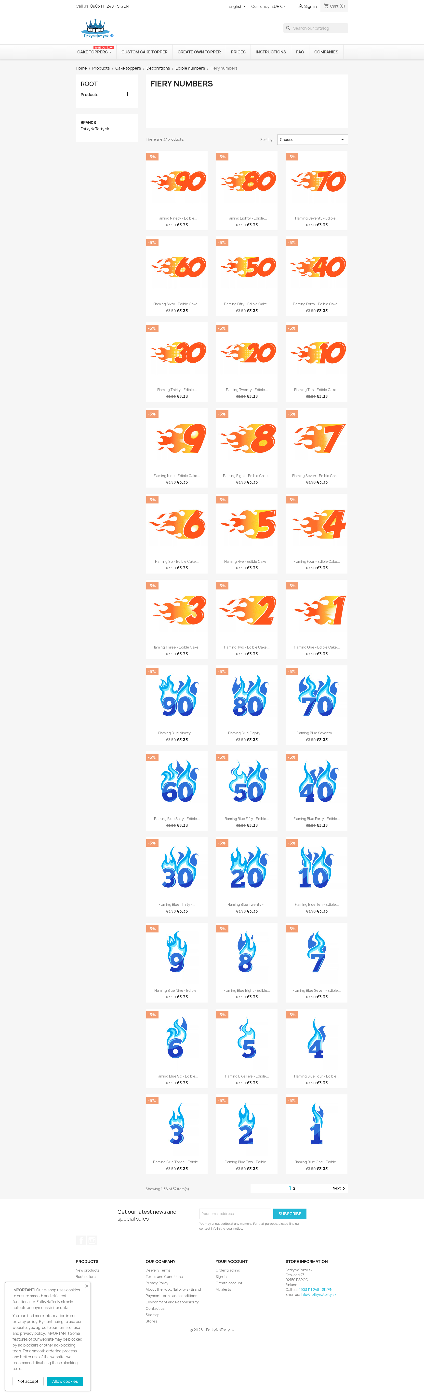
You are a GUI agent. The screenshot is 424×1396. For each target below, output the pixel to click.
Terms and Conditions (164, 1276)
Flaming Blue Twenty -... (246, 904)
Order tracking (228, 1270)
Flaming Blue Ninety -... (177, 733)
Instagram (92, 1240)
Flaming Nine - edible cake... (177, 475)
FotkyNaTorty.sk (95, 129)
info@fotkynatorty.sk (318, 1294)
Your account (232, 1261)
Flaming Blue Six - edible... (177, 1076)
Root (89, 84)
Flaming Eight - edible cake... (247, 475)
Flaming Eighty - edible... (247, 218)
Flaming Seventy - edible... (317, 218)
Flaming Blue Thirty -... (177, 904)
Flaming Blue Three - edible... (177, 1162)
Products (89, 94)
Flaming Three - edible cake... (176, 647)
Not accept (28, 1381)
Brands (88, 122)
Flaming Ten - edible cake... (316, 389)
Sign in (221, 1276)
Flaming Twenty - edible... (247, 389)
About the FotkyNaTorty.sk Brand (173, 1289)
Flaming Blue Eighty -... (246, 733)
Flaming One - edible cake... (317, 647)
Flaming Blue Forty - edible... (317, 818)
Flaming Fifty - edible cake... (247, 304)
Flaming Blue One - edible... (316, 1162)
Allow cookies (65, 1381)
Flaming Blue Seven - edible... (317, 990)
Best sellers (86, 1276)
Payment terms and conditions (171, 1295)
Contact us (155, 1308)
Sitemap (152, 1314)
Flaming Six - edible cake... (177, 561)
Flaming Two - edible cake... (247, 647)
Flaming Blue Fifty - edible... (247, 818)
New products (88, 1270)
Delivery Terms (158, 1270)
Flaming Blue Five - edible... (247, 1076)
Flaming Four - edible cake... (317, 561)
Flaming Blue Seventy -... (317, 733)
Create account (229, 1283)
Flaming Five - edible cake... (246, 561)
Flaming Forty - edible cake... (317, 304)
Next (340, 1188)
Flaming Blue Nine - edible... (176, 990)
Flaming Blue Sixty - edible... (177, 818)
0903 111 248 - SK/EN (109, 6)
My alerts (223, 1289)
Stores (151, 1321)
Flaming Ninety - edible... (177, 218)
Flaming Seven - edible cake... (317, 475)
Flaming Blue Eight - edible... (247, 990)
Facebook (81, 1240)
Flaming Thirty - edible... (177, 389)
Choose (312, 140)
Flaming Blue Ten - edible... (317, 904)
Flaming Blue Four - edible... (316, 1076)
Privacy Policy (157, 1283)
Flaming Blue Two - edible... (247, 1162)
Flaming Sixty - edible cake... (176, 304)
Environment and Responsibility (172, 1302)
